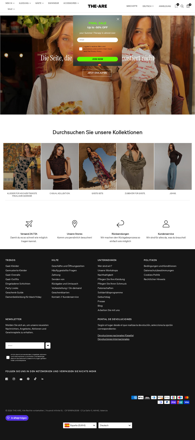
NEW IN (8, 3)
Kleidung (23, 3)
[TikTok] (37, 378)
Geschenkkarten (60, 292)
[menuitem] (11, 3)
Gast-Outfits (12, 279)
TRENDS (10, 260)
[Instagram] (16, 379)
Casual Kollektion (60, 193)
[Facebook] (8, 379)
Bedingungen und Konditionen (160, 266)
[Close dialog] (118, 19)
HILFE (55, 260)
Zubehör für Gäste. (135, 193)
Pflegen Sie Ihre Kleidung (111, 279)
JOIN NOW (97, 59)
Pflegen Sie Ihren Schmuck (112, 283)
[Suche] (182, 6)
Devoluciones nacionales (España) (116, 335)
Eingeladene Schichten (17, 283)
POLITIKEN (150, 260)
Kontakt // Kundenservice (65, 296)
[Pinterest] (30, 379)
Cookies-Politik (152, 274)
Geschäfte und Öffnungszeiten (68, 266)
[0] (187, 6)
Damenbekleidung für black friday (23, 296)
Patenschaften (105, 288)
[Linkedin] (44, 379)
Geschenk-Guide (14, 292)
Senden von (58, 279)
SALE (10, 9)
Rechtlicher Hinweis (154, 279)
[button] (97, 72)
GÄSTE (38, 3)
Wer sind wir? (105, 266)
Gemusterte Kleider (16, 270)
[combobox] (80, 425)
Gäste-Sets (97, 193)
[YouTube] (23, 379)
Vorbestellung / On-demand (67, 288)
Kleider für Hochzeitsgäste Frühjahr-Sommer (22, 194)
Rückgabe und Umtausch (65, 283)
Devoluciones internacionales (113, 339)
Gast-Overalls (12, 274)
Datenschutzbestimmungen (159, 270)
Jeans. (173, 193)
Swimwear (53, 3)
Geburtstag (104, 296)
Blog (100, 305)
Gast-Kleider (12, 266)
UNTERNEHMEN (107, 260)
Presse (101, 301)
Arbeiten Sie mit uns (109, 310)
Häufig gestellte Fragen (64, 270)
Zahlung (56, 274)
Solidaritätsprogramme (110, 292)
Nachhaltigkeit (105, 274)
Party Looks (11, 288)
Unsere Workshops (108, 270)
